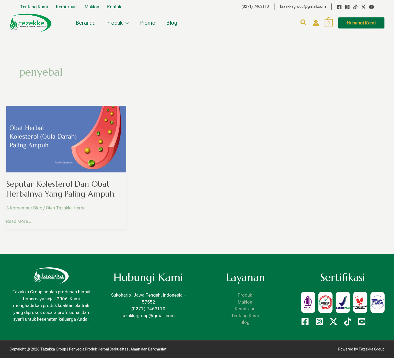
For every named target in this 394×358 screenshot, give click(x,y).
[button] (303, 23)
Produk (245, 295)
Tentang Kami (245, 315)
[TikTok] (355, 7)
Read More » (18, 221)
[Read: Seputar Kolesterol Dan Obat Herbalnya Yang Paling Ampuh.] (66, 138)
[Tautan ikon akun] (316, 23)
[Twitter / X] (363, 7)
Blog (37, 208)
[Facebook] (339, 7)
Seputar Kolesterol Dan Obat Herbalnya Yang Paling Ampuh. (61, 189)
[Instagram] (347, 7)
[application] (126, 23)
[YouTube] (371, 7)
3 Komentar (18, 208)
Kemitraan (245, 308)
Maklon (245, 302)
